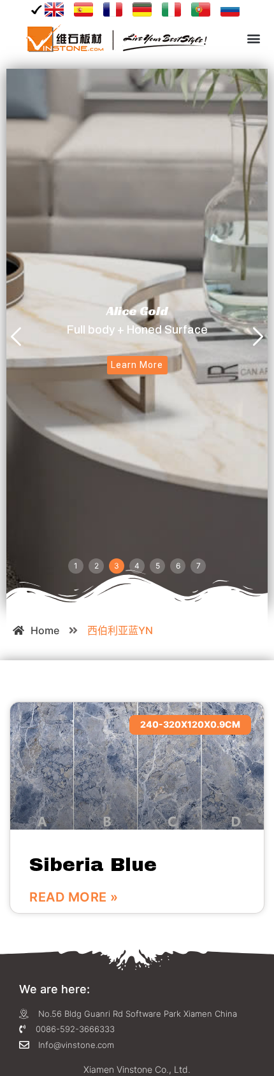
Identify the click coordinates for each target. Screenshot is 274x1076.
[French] (112, 10)
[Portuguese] (200, 10)
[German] (142, 10)
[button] (253, 38)
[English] (49, 10)
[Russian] (230, 10)
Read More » (74, 897)
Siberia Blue (93, 864)
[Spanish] (83, 10)
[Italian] (171, 10)
